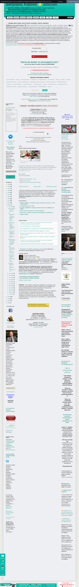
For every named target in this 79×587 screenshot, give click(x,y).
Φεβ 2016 (11, 292)
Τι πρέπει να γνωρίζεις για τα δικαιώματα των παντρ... (11, 258)
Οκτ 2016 (11, 275)
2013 (9, 300)
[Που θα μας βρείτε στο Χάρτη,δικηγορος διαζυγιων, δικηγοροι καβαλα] (2, 567)
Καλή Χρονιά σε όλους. (25, 170)
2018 (9, 200)
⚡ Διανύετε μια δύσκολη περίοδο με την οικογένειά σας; (66, 520)
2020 (9, 196)
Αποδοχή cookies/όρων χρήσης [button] (73, 1)
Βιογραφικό (24, 272)
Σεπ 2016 (11, 277)
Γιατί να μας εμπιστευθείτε (11, 43)
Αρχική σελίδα (37, 186)
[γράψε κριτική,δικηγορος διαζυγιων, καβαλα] (65, 300)
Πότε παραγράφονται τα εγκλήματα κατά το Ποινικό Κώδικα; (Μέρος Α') (37, 228)
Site (20, 272)
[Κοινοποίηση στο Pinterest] (41, 179)
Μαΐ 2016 (11, 285)
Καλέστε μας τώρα (30, 125)
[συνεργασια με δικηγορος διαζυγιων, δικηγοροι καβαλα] (11, 171)
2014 (9, 298)
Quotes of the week (26, 180)
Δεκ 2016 (11, 206)
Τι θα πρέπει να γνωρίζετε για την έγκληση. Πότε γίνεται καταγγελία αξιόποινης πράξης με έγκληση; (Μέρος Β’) (36, 241)
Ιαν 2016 (11, 294)
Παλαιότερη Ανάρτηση (51, 186)
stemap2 (41, 326)
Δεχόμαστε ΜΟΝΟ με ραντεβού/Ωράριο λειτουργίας (66, 316)
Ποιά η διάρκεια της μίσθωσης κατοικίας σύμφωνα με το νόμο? (34, 230)
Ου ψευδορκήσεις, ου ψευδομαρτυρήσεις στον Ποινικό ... (11, 216)
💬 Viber (39, 100)
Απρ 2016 (11, 287)
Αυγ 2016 (11, 279)
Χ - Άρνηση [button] (60, 1)
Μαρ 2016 (11, 290)
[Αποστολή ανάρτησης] (34, 178)
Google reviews (10, 327)
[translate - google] (72, 25)
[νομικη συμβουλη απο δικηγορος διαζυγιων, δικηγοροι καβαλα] (11, 421)
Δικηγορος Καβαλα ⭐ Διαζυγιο (31, 4)
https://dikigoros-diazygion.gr (12, 44)
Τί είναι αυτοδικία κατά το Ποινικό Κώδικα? (30, 226)
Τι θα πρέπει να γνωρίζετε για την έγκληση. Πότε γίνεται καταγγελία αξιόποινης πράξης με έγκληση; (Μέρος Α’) (36, 223)
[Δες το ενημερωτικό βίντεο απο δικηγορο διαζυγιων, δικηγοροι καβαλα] (2, 572)
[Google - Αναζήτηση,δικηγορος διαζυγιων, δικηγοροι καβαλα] (2, 556)
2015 (9, 296)
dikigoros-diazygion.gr (34, 263)
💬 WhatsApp (47, 100)
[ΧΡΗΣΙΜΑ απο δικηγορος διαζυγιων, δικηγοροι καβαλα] (2, 562)
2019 (9, 198)
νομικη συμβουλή (10, 391)
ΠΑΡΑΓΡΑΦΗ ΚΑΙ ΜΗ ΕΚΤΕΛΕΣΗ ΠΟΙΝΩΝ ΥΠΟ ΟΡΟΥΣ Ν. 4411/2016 (36, 244)
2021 (9, 194)
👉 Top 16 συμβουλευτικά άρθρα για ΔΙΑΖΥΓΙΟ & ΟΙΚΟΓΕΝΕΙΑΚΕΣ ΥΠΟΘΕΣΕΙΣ (39, 67)
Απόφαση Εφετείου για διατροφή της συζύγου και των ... (11, 267)
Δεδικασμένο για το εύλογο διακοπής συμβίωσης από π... (11, 226)
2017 (9, 202)
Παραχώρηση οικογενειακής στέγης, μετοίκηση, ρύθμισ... (11, 242)
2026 (9, 184)
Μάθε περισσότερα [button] (47, 1)
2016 (9, 204)
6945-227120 (7, 584)
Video (63, 231)
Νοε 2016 (11, 273)
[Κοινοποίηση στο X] (39, 179)
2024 (9, 188)
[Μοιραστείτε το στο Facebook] (40, 179)
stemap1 (36, 326)
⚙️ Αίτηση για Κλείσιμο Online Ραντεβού (9, 513)
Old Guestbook (10, 326)
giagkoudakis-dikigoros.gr (46, 263)
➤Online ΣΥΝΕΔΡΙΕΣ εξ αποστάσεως (30, 99)
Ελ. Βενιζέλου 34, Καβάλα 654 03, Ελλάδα (32, 182)
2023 (9, 190)
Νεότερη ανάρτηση (23, 186)
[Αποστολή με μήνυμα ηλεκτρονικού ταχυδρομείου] (37, 179)
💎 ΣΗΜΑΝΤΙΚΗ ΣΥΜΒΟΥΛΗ (39, 56)
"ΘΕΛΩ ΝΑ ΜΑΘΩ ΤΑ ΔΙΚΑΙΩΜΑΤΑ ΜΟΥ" (39, 62)
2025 (9, 186)
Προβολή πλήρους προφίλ (25, 280)
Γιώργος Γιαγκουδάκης (66, 477)
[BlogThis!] (38, 179)
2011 (9, 302)
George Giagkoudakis (30, 255)
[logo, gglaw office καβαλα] (66, 281)
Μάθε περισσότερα (34, 96)
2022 (9, 192)
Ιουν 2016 (11, 283)
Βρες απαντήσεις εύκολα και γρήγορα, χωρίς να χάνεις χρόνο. (47, 25)
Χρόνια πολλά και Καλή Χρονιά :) (11, 210)
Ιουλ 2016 (11, 281)
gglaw (29, 272)
